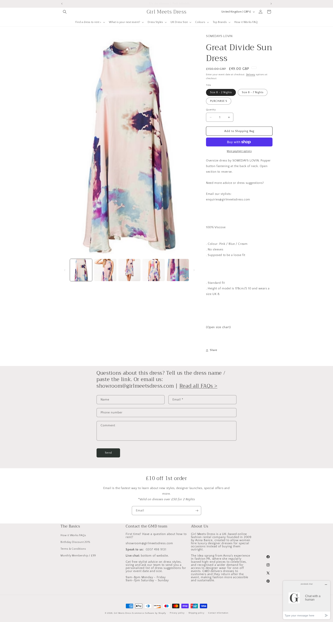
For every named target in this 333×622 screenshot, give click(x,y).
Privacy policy (177, 613)
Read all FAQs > (198, 385)
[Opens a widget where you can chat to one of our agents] (307, 600)
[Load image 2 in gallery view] (105, 270)
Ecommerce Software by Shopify (149, 613)
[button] (65, 12)
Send (108, 452)
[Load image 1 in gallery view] (81, 270)
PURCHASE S (218, 101)
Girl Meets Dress (122, 613)
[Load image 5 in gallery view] (178, 270)
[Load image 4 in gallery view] (153, 270)
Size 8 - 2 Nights (221, 92)
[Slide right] (194, 270)
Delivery (250, 74)
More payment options (239, 151)
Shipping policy (196, 613)
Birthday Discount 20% (75, 542)
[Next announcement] (271, 3)
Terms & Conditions (73, 548)
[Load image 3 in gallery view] (129, 270)
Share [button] (213, 350)
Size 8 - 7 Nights (252, 92)
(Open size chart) (218, 327)
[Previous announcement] (62, 3)
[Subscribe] (197, 510)
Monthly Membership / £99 (78, 555)
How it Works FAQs (73, 535)
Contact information (218, 613)
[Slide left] (65, 270)
